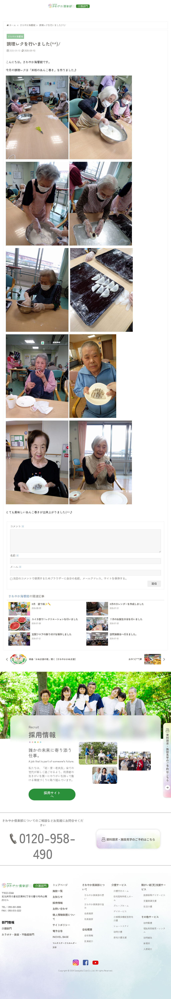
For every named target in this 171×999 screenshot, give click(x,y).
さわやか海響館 (15, 36)
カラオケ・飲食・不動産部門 (18, 934)
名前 (14, 555)
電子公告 (58, 931)
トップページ (60, 885)
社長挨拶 (88, 919)
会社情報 (88, 935)
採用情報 (58, 903)
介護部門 (7, 928)
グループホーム (121, 905)
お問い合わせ (60, 908)
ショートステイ (121, 926)
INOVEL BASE (61, 937)
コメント (17, 526)
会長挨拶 (88, 913)
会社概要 (87, 929)
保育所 (146, 943)
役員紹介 (88, 941)
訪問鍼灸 (147, 937)
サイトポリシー (61, 925)
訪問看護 (147, 922)
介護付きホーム (121, 890)
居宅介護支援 (120, 937)
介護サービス (118, 885)
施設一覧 (58, 891)
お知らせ (58, 897)
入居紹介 (147, 949)
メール (16, 567)
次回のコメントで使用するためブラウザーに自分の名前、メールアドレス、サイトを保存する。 (70, 578)
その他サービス (150, 917)
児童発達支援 (149, 900)
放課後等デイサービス (154, 895)
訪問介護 (118, 931)
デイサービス (120, 911)
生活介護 (147, 906)
